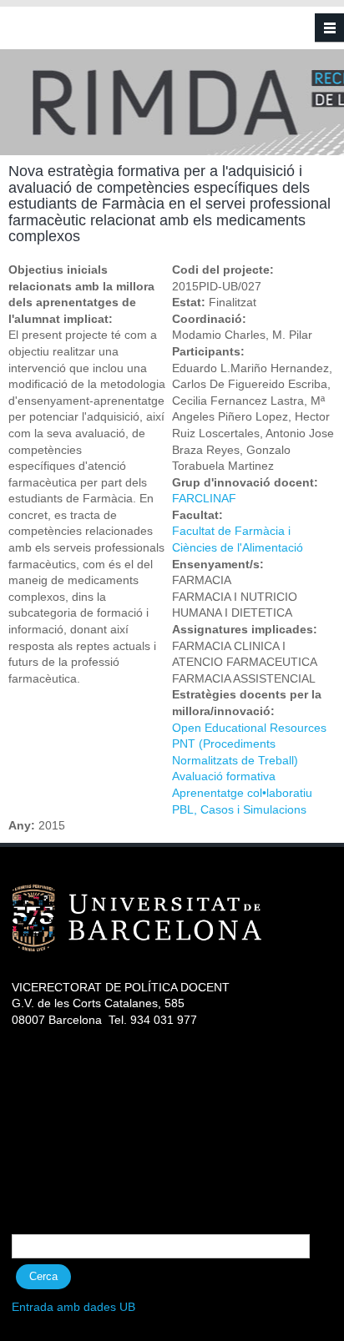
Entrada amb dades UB (73, 1306)
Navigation (329, 28)
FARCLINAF (204, 498)
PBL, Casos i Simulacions (239, 809)
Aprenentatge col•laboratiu (242, 792)
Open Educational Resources (249, 727)
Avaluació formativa (224, 776)
